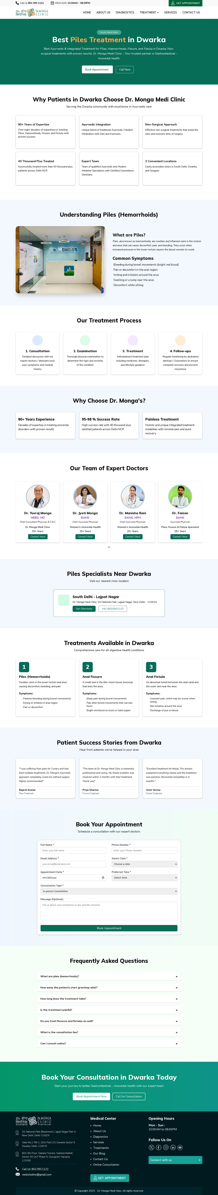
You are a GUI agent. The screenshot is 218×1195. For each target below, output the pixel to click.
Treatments (101, 1148)
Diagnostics (125, 12)
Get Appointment (111, 1178)
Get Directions (84, 609)
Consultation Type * (52, 885)
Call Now (124, 69)
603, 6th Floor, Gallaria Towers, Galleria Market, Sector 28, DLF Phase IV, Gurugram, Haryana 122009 (47, 1157)
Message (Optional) (52, 899)
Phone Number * (121, 845)
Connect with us (161, 1160)
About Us (103, 12)
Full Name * (47, 845)
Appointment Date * (52, 872)
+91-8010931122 (113, 609)
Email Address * (50, 858)
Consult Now (37, 536)
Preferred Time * (121, 872)
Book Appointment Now (91, 1096)
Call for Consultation (129, 1096)
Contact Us (191, 12)
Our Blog (99, 1153)
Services (170, 12)
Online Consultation (106, 1165)
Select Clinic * (120, 858)
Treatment (148, 12)
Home (87, 12)
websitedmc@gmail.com (36, 1174)
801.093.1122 (40, 1169)
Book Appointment (97, 69)
